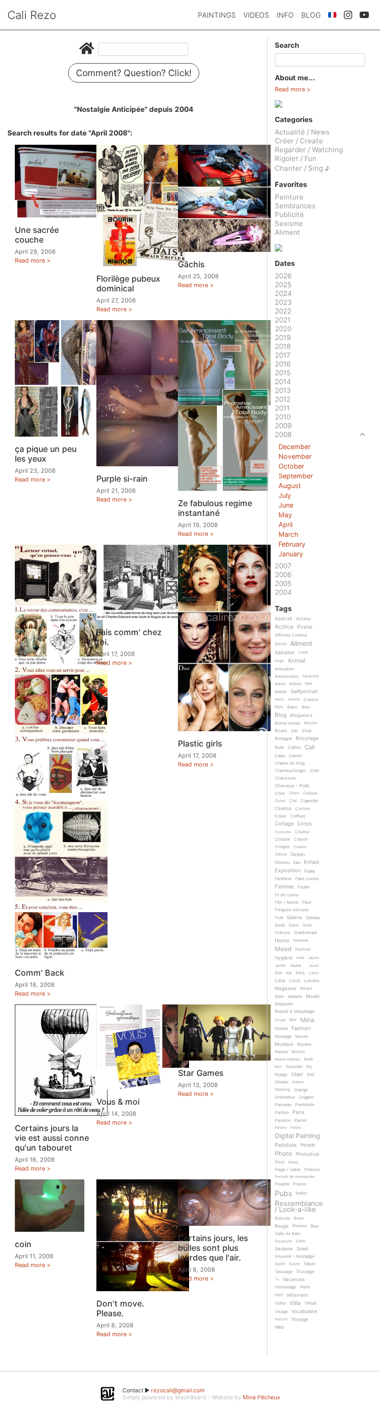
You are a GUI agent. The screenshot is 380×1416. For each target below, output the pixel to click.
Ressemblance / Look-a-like (299, 1206)
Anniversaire (286, 676)
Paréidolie (304, 1105)
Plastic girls (200, 743)
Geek (280, 925)
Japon (313, 957)
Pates (296, 1127)
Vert (279, 1295)
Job (294, 731)
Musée (301, 1036)
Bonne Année (287, 723)
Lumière (311, 981)
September (296, 476)
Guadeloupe (305, 932)
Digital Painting (297, 1136)
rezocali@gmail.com (178, 1390)
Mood (283, 949)
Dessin (298, 854)
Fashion (300, 1028)
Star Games (200, 1073)
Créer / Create (299, 140)
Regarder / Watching (309, 149)
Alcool (280, 644)
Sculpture (283, 1241)
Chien (294, 793)
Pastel (300, 1120)
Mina (307, 1020)
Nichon (298, 1052)
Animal (296, 660)
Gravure (282, 932)
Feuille (304, 887)
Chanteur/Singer (290, 770)
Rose (299, 1218)
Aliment (287, 232)
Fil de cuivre (286, 895)
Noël (308, 1059)
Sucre (294, 1264)
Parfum (282, 1112)
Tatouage (283, 1272)
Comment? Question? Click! (133, 72)
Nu (309, 1066)
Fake (309, 871)
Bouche (310, 723)
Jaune (295, 965)
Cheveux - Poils (292, 786)
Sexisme (289, 223)
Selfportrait (304, 691)
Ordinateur (285, 1097)
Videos (256, 15)
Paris (298, 1112)
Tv (277, 1279)
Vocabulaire (304, 1311)
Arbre (280, 684)
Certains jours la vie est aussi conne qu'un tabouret (52, 1137)
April (285, 524)
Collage (284, 824)
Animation (284, 669)
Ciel (293, 801)
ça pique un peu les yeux (45, 453)
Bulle (279, 747)
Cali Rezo (31, 15)
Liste (280, 980)
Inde (300, 957)
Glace (294, 925)
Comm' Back (39, 973)
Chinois (310, 793)
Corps (304, 824)
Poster (305, 627)
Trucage (305, 1271)
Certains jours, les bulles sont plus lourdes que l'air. (213, 1247)
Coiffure (297, 816)
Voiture (281, 1319)
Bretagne (283, 738)
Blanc (292, 707)
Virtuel (310, 1303)
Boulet (281, 731)
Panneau (283, 1105)
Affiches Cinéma (291, 635)
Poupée (282, 1184)
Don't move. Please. (120, 1308)
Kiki (289, 973)
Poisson (312, 1169)
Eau (296, 862)
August (290, 485)
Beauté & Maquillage (294, 1011)
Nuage (281, 1074)
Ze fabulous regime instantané (215, 508)
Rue (314, 1226)
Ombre (298, 1082)
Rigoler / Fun (296, 158)
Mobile (281, 1028)
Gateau (313, 918)
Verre (305, 1287)
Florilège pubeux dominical (128, 283)
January (291, 554)
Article (295, 684)
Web (279, 1327)
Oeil (310, 1074)
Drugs (280, 1020)
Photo (283, 1154)
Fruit (279, 918)
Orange (301, 1090)
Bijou (279, 706)
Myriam (304, 1044)
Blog (311, 15)
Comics (311, 700)
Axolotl (294, 699)
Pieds (293, 1162)
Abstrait (283, 619)
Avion (279, 699)
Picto (280, 1162)
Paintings (217, 15)
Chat (314, 770)
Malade (295, 996)
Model (312, 996)
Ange (279, 661)
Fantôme (283, 879)
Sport (280, 1264)
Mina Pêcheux (261, 1397)
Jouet (314, 965)
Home (282, 941)
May (285, 515)
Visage (281, 1311)
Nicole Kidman (287, 1059)
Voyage (299, 1319)
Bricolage (307, 738)
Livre (294, 980)
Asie (308, 683)
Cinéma (283, 808)
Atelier (281, 692)
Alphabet (285, 652)
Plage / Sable (288, 1169)
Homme (300, 940)
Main (279, 996)
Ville (295, 1303)
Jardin (280, 965)
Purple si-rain (122, 478)
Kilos (300, 973)
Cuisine (300, 847)
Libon (314, 973)
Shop (306, 731)
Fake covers (307, 879)
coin (23, 1244)
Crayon (301, 839)
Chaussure (285, 778)
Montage (283, 1036)
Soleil (302, 1249)
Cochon (302, 809)
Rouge (282, 1226)
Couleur (302, 832)
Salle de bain (287, 1234)
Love (303, 652)
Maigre (306, 988)
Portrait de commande (295, 1176)
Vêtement (297, 1295)
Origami (306, 1097)
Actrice (284, 627)
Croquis (282, 847)
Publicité (289, 214)
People (307, 1145)
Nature (281, 1052)
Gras (307, 925)
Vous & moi (117, 1102)
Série (300, 1241)
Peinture (289, 197)
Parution (283, 1120)
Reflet (301, 1193)
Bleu (306, 707)
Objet (297, 1074)
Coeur (280, 816)
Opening (282, 1089)
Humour (302, 949)
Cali (309, 747)
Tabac (310, 1264)
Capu (280, 756)
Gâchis (191, 264)
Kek (278, 973)
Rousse (299, 1226)
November (295, 456)
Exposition (288, 871)
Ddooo (281, 854)
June (286, 505)
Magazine (285, 988)
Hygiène (284, 958)
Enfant (311, 862)
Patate (281, 1127)
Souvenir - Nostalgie (294, 1256)
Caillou (294, 747)
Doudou (282, 862)
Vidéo (280, 1303)
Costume (283, 832)
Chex (280, 793)
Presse (299, 1184)
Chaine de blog (289, 763)
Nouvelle (294, 1066)
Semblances (295, 205)
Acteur (303, 619)
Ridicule (282, 1218)
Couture (282, 839)
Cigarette (309, 801)
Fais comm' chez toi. (129, 637)
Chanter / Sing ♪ (302, 168)
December (294, 447)
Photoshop (307, 1154)
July (285, 495)
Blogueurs (301, 715)
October (291, 466)
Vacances (293, 1279)
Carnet (295, 756)
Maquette (284, 1004)
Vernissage (285, 1287)
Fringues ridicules (292, 910)
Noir (278, 1066)
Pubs (283, 1193)
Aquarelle (310, 676)
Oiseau (281, 1082)
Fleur (306, 902)
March (288, 534)
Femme (284, 886)
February (292, 544)
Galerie (294, 917)
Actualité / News (302, 132)
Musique (284, 1044)
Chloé (280, 801)
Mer (293, 1020)
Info (285, 15)
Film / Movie (286, 902)
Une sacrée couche (37, 235)
